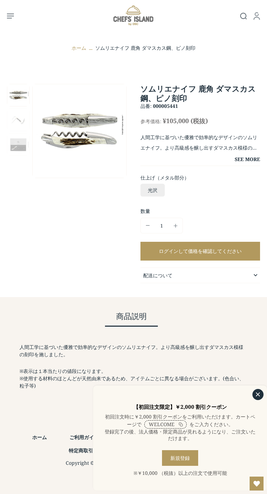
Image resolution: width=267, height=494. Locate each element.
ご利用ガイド (84, 437)
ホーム (79, 48)
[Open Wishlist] (257, 484)
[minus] (148, 225)
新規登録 (180, 458)
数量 (145, 211)
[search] (243, 16)
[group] (79, 131)
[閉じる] (258, 394)
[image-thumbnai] (18, 95)
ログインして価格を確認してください (200, 251)
